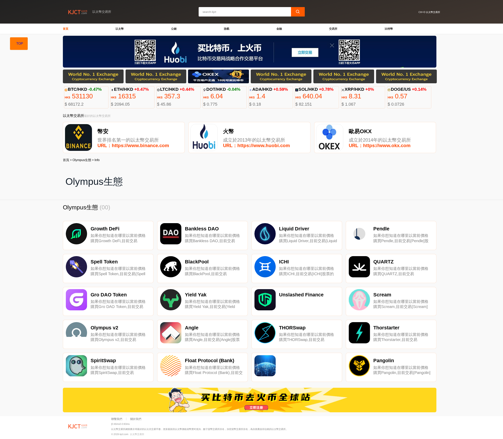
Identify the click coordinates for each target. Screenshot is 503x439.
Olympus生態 (82, 160)
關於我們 (135, 419)
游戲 (226, 28)
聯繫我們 (116, 419)
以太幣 (120, 28)
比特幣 (389, 28)
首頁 (65, 28)
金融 (279, 28)
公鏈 (174, 28)
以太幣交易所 (137, 434)
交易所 (333, 28)
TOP (19, 43)
